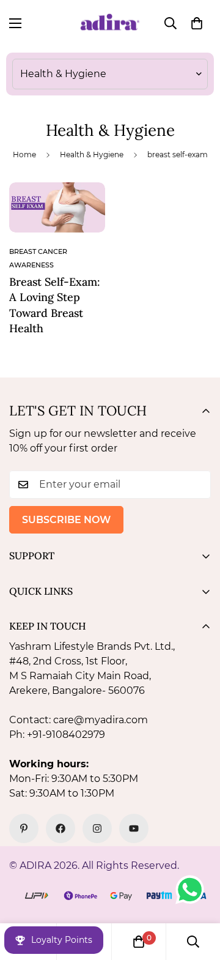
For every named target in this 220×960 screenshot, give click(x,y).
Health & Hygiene (91, 154)
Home (24, 154)
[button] (197, 23)
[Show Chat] (193, 889)
